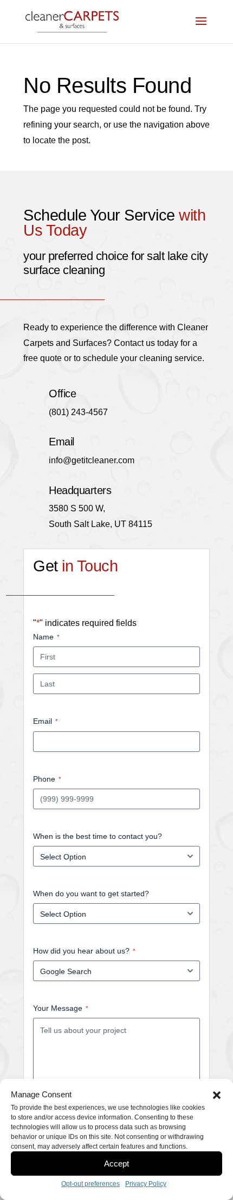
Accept (116, 1163)
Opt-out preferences (90, 1184)
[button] (216, 1095)
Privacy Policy (145, 1184)
